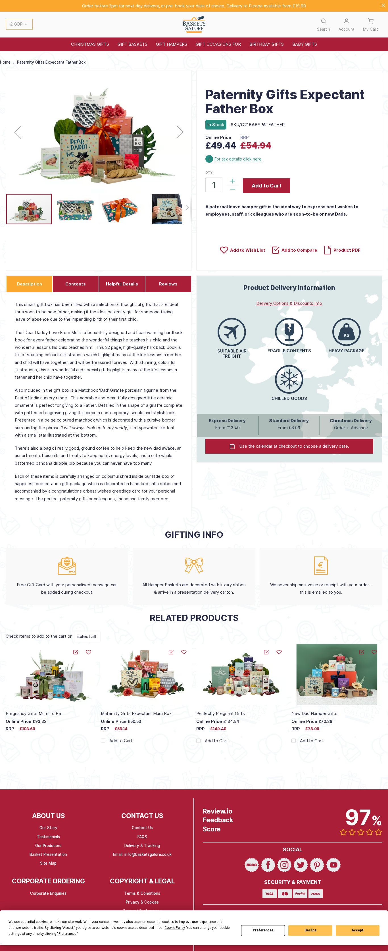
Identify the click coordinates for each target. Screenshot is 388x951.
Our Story (48, 827)
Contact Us (142, 827)
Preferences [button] (67, 934)
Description (29, 284)
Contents (75, 284)
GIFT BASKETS (132, 44)
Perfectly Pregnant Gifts (220, 713)
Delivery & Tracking (142, 845)
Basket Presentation (48, 854)
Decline (310, 930)
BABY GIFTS (304, 44)
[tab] (29, 284)
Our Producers (48, 845)
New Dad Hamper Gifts (314, 713)
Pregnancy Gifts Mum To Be (33, 713)
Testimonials (48, 837)
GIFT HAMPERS (171, 44)
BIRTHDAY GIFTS (266, 44)
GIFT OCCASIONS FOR (218, 44)
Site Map (48, 863)
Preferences (263, 930)
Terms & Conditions (142, 893)
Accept (358, 930)
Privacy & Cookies (142, 902)
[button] (19, 24)
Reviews (168, 284)
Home (5, 62)
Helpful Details (122, 284)
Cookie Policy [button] (174, 928)
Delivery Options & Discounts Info (289, 303)
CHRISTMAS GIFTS (90, 44)
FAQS (142, 837)
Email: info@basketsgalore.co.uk (142, 854)
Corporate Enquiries (48, 893)
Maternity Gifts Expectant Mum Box (136, 713)
